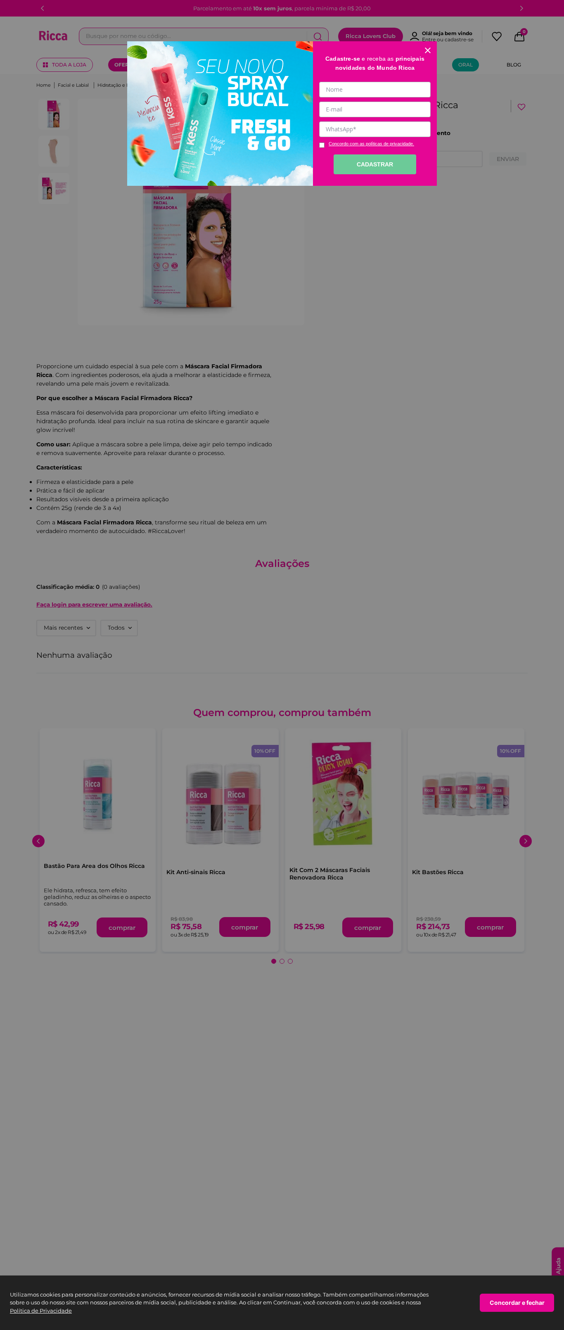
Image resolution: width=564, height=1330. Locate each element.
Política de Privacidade (41, 1310)
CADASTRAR (375, 164)
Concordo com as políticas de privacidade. (371, 143)
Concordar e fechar (517, 1302)
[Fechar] (428, 50)
